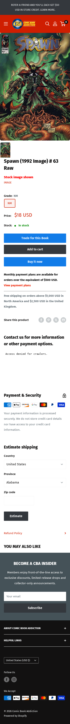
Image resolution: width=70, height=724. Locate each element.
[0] (62, 23)
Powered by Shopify (15, 715)
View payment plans (17, 285)
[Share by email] (63, 320)
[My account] (55, 24)
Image (7, 182)
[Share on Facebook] (41, 320)
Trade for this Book (35, 238)
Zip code (9, 492)
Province (10, 474)
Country (9, 456)
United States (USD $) (18, 660)
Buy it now (35, 262)
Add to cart (35, 249)
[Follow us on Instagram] (14, 679)
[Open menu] (6, 23)
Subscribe (35, 608)
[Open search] (47, 24)
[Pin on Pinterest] (48, 320)
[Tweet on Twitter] (56, 320)
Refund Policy (13, 533)
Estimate (16, 516)
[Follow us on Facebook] (6, 679)
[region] (35, 87)
